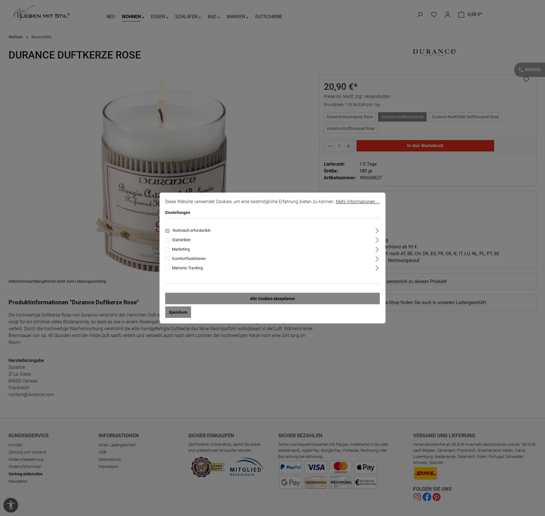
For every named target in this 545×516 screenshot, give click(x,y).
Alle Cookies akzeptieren (272, 298)
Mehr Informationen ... (358, 201)
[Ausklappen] (377, 230)
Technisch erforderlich (191, 230)
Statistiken (181, 240)
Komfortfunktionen (189, 258)
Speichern (178, 312)
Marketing (181, 249)
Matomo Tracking (187, 268)
